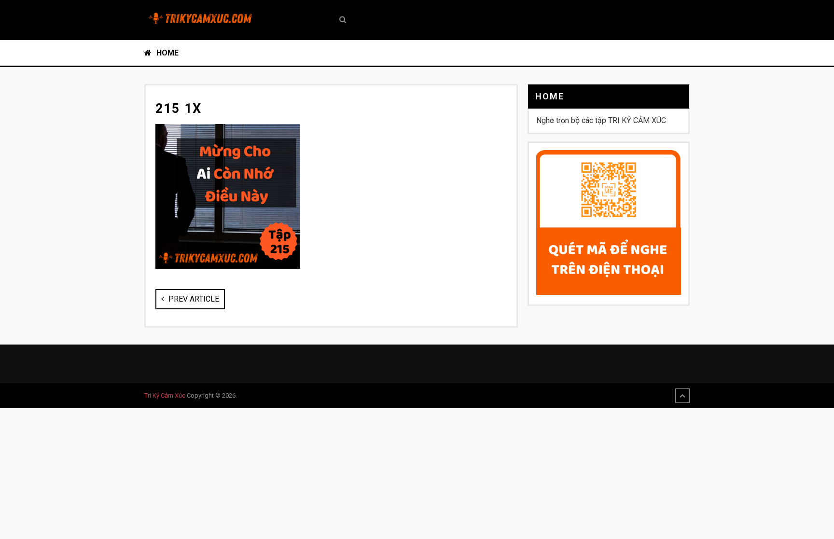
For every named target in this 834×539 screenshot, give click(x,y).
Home (166, 52)
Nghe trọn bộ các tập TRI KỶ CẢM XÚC (601, 120)
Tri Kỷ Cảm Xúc (164, 395)
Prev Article (193, 299)
